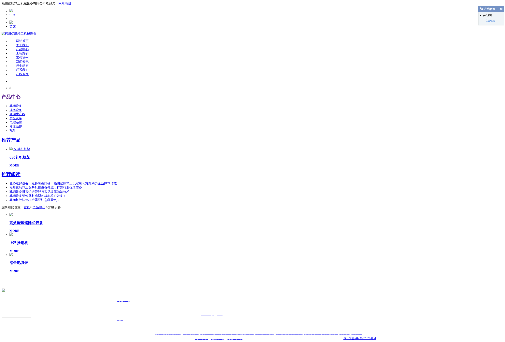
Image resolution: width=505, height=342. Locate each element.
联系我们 (22, 70)
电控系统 (15, 122)
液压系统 (15, 126)
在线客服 (490, 20)
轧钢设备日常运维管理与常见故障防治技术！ (41, 191)
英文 (12, 26)
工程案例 (22, 53)
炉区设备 (15, 118)
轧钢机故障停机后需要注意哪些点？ (34, 200)
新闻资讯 (22, 61)
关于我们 (22, 45)
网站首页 (22, 41)
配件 (12, 130)
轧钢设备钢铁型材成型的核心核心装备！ (37, 195)
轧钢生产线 (17, 114)
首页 (27, 207)
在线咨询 (22, 74)
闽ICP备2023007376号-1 (359, 338)
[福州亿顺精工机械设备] (19, 33)
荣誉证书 (22, 57)
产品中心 (22, 49)
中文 (12, 14)
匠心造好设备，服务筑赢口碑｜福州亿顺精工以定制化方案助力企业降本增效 (63, 183)
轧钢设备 (15, 105)
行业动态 (22, 65)
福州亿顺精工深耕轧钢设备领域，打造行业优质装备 (45, 187)
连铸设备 (15, 110)
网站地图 (64, 3)
